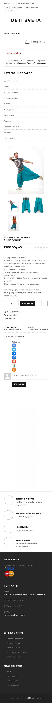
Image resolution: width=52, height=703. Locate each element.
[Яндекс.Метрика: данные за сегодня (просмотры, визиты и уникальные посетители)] (36, 698)
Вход (6, 7)
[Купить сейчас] (45, 303)
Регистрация (16, 7)
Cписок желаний (14, 685)
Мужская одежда (11, 92)
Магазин (30, 61)
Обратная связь (13, 657)
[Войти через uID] (14, 345)
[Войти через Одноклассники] (14, 370)
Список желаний (31, 7)
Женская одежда (11, 98)
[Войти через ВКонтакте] (14, 353)
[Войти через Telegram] (14, 349)
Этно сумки (9, 109)
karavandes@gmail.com (27, 3)
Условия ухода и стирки (17, 652)
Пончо (6, 86)
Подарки (7, 121)
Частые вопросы (14, 648)
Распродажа (9, 138)
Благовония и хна (11, 126)
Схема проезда (13, 643)
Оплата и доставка (15, 638)
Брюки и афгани (11, 81)
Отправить (19, 384)
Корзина (10, 10)
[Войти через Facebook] (14, 357)
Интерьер (8, 132)
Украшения (9, 115)
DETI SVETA (26, 20)
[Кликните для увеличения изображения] (26, 170)
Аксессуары (9, 104)
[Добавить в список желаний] (39, 303)
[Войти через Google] (14, 365)
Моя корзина (12, 681)
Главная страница (14, 61)
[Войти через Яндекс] (14, 361)
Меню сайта (13, 53)
